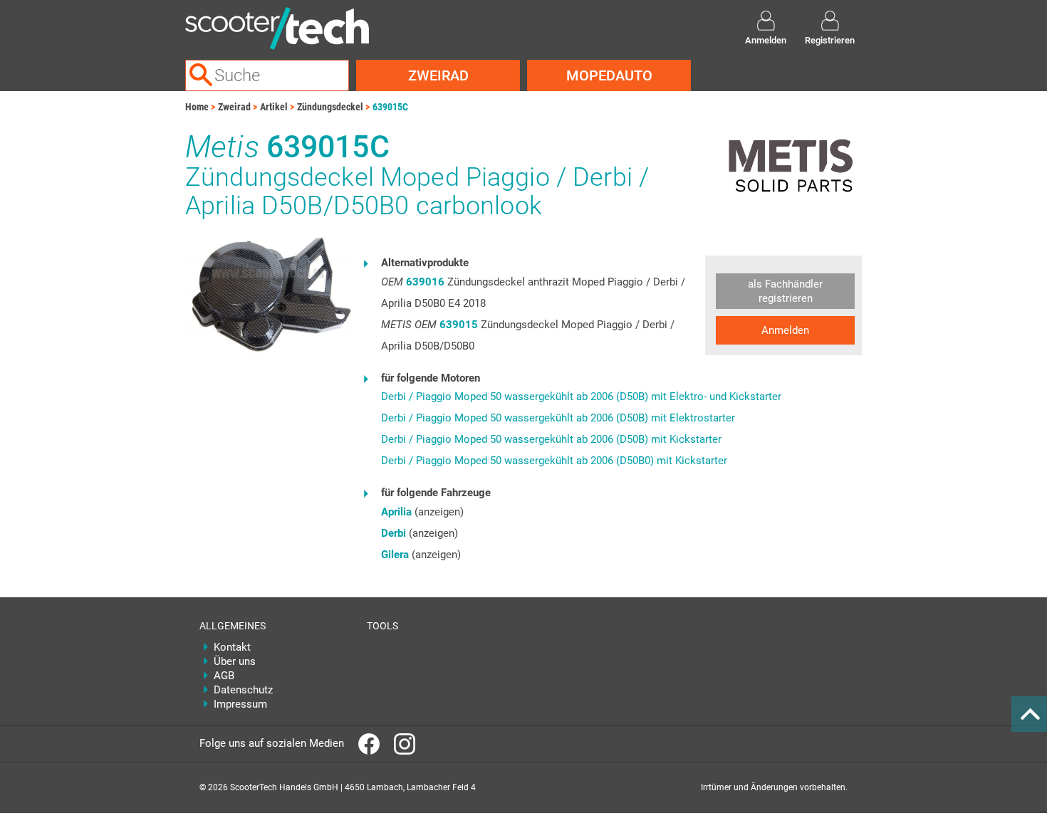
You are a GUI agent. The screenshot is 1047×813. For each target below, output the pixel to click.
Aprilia (396, 511)
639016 (425, 282)
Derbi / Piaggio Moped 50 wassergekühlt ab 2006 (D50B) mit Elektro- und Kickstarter (581, 396)
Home (197, 106)
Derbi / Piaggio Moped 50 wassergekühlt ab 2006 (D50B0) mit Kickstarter (554, 460)
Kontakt (232, 647)
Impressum (240, 704)
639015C (390, 106)
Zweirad (438, 75)
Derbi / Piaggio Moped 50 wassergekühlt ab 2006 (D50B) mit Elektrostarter (558, 417)
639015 (458, 324)
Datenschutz (243, 689)
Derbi (393, 533)
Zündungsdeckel (330, 106)
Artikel (274, 106)
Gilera (395, 554)
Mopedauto (609, 75)
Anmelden (785, 330)
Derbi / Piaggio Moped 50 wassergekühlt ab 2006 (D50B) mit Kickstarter (551, 439)
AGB (224, 675)
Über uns (235, 661)
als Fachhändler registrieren (785, 291)
